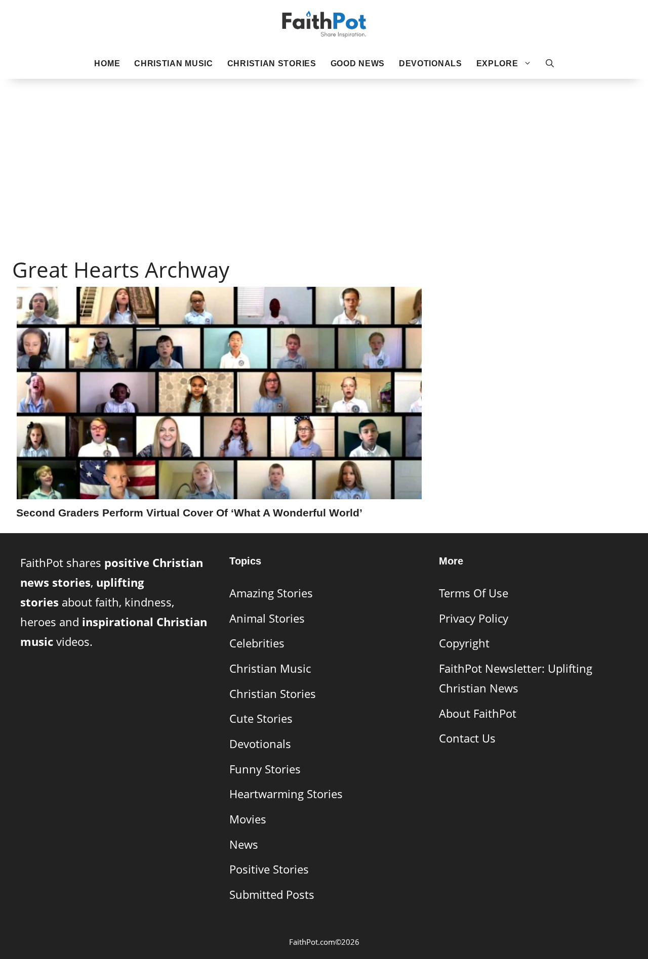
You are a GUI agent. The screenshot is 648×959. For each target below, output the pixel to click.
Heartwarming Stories (286, 794)
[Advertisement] (324, 152)
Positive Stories (269, 869)
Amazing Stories (271, 593)
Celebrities (257, 643)
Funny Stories (265, 769)
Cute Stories (261, 718)
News (243, 844)
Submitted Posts (271, 894)
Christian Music (173, 63)
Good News (358, 63)
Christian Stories (271, 63)
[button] (550, 64)
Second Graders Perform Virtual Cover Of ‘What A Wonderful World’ (189, 512)
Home (107, 63)
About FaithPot (477, 713)
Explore (497, 63)
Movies (247, 819)
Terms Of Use (473, 593)
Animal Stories (267, 618)
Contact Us (467, 738)
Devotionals (430, 63)
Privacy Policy (473, 618)
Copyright (464, 643)
